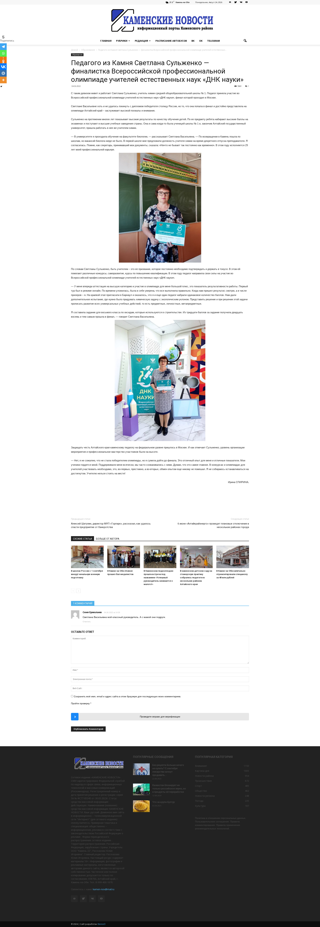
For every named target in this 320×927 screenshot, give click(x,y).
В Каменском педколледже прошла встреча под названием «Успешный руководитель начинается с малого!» (158, 577)
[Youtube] (246, 2)
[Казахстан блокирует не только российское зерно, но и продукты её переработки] (141, 789)
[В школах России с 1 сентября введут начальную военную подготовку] (87, 557)
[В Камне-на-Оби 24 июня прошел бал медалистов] (123, 557)
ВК (193, 40)
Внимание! (201, 765)
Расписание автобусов (171, 40)
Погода (199, 800)
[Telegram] (3, 46)
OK (200, 40)
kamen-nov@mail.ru (103, 889)
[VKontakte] (241, 2)
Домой (74, 49)
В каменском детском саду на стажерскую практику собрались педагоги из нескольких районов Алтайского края (196, 577)
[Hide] (1, 86)
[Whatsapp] (3, 53)
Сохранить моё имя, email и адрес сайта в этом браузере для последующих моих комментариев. (127, 696)
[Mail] (230, 2)
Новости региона (205, 795)
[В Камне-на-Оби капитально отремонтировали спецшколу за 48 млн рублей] (232, 557)
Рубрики (121, 40)
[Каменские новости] (160, 21)
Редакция (141, 40)
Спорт (198, 785)
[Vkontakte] (3, 66)
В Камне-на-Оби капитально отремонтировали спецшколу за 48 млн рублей (232, 574)
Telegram (213, 40)
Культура (200, 805)
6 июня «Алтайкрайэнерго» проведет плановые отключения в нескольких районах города (213, 525)
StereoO (102, 924)
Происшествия (203, 780)
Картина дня (202, 770)
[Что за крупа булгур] (141, 806)
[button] (245, 41)
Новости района (204, 775)
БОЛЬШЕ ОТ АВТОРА (107, 538)
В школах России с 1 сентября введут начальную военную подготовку (87, 574)
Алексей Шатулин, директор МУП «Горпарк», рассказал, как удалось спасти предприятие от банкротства (111, 525)
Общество (201, 790)
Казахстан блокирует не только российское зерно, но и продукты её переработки (169, 788)
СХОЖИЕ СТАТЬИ (82, 538)
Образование (77, 54)
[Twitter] (235, 2)
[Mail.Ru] (3, 73)
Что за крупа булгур (163, 802)
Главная (106, 40)
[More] (3, 80)
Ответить (87, 622)
